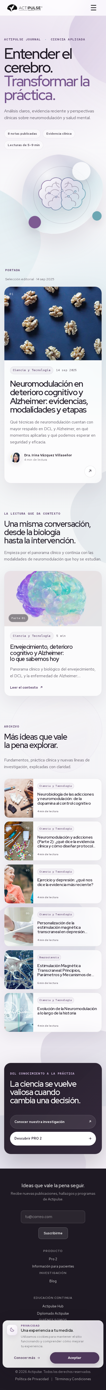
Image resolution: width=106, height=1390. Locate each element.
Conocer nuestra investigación (52, 1122)
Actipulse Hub (53, 1306)
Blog (53, 1281)
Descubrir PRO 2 (52, 1138)
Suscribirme (53, 1233)
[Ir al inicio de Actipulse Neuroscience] (25, 8)
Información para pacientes (53, 1266)
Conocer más (24, 1358)
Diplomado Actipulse (53, 1313)
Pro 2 (53, 1259)
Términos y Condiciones (73, 1379)
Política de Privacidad (32, 1379)
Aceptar (74, 1358)
